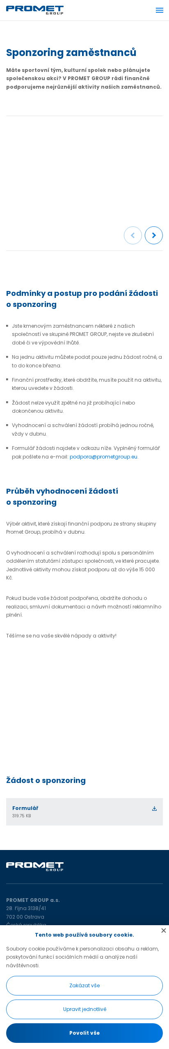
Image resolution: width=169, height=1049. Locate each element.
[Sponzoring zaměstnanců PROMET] (84, 166)
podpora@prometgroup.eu (103, 456)
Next (154, 235)
